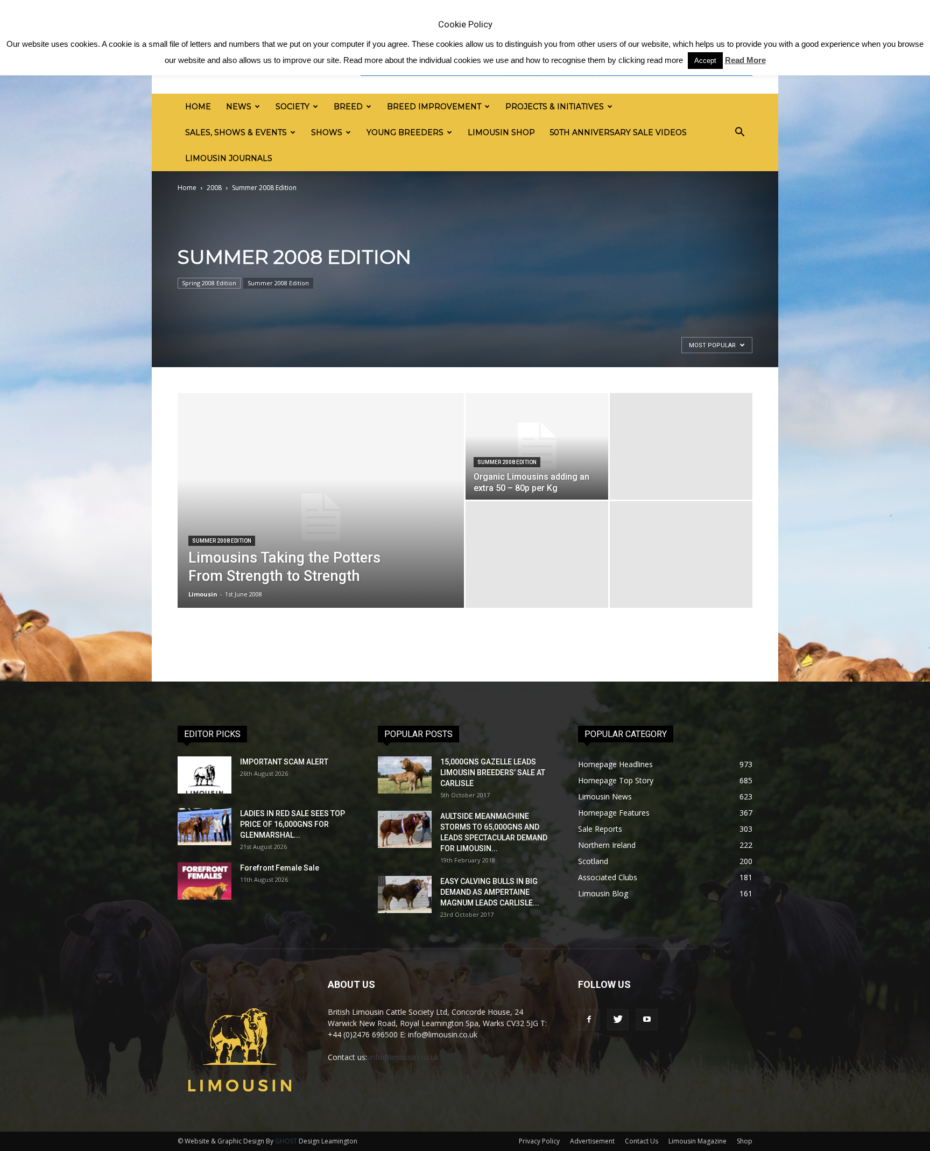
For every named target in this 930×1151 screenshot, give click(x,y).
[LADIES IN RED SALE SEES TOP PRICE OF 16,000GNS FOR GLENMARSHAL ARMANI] (204, 826)
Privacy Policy (539, 1141)
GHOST (286, 1141)
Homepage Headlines (615, 764)
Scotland (593, 861)
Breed (348, 106)
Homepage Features (614, 813)
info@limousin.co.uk (404, 1057)
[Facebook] (589, 1019)
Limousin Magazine (697, 1141)
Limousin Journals (228, 158)
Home (198, 106)
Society (292, 106)
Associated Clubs (607, 877)
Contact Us (641, 1141)
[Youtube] (647, 1019)
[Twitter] (618, 1019)
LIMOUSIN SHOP (501, 132)
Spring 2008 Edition (209, 283)
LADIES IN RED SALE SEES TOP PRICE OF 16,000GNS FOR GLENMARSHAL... (292, 824)
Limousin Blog (603, 893)
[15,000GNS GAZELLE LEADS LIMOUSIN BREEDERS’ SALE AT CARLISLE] (405, 775)
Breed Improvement (434, 106)
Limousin (202, 594)
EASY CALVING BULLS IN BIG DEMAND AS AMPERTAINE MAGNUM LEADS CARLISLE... (489, 892)
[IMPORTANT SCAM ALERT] (204, 775)
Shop (744, 1141)
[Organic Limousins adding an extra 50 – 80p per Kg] (537, 446)
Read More (745, 60)
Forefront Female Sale (279, 868)
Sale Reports (600, 829)
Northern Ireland (607, 845)
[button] (739, 132)
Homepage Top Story (615, 780)
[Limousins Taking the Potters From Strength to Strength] (321, 517)
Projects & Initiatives (554, 106)
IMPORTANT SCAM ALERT (284, 761)
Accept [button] (705, 61)
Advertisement (592, 1141)
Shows (326, 132)
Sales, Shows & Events (236, 132)
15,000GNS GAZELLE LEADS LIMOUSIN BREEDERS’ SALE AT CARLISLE (492, 772)
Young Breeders (405, 132)
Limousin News (605, 796)
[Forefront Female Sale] (204, 881)
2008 (214, 187)
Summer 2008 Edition (278, 283)
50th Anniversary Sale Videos (618, 132)
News (238, 106)
